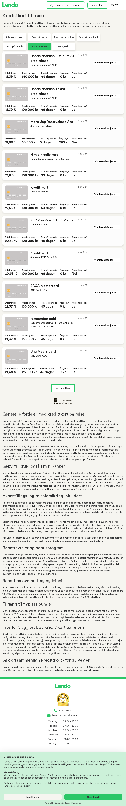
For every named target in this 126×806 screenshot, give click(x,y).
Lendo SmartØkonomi (68, 5)
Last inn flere (63, 388)
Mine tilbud (97, 5)
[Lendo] (10, 5)
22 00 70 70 (66, 710)
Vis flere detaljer (103, 62)
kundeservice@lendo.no (65, 715)
